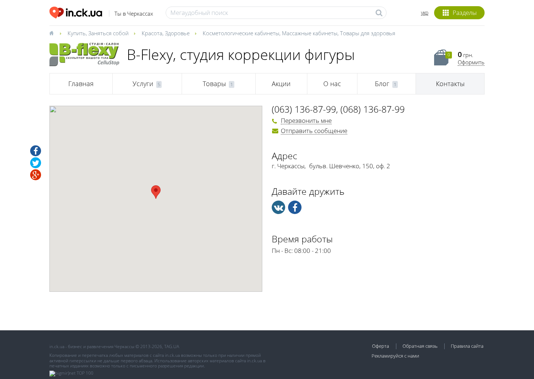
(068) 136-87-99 (372, 109)
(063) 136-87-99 (304, 109)
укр (424, 12)
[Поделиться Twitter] (35, 162)
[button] (156, 192)
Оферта (380, 346)
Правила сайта (467, 346)
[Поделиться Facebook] (35, 150)
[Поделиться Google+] (35, 174)
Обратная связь (419, 346)
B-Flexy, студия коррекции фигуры (241, 54)
